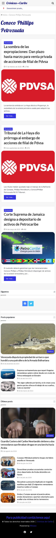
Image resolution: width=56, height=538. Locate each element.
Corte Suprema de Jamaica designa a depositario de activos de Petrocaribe (24, 219)
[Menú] (3, 4)
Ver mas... (10, 116)
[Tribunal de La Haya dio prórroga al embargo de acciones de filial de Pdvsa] (28, 167)
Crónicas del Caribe (45, 522)
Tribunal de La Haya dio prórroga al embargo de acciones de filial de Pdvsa (23, 138)
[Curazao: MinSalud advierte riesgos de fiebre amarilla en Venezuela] (8, 461)
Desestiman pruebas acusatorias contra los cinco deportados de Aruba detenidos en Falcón (34, 472)
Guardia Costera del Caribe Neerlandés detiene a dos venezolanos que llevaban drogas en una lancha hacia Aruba (27, 444)
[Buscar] (52, 4)
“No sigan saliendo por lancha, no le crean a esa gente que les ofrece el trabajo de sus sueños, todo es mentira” (36, 385)
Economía (8, 43)
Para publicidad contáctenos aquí (28, 517)
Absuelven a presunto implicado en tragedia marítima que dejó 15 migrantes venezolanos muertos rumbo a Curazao (35, 484)
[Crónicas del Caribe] (17, 3)
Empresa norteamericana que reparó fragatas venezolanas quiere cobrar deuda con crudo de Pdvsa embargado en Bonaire (36, 372)
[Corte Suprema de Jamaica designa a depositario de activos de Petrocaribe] (28, 248)
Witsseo (33, 526)
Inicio (4, 15)
